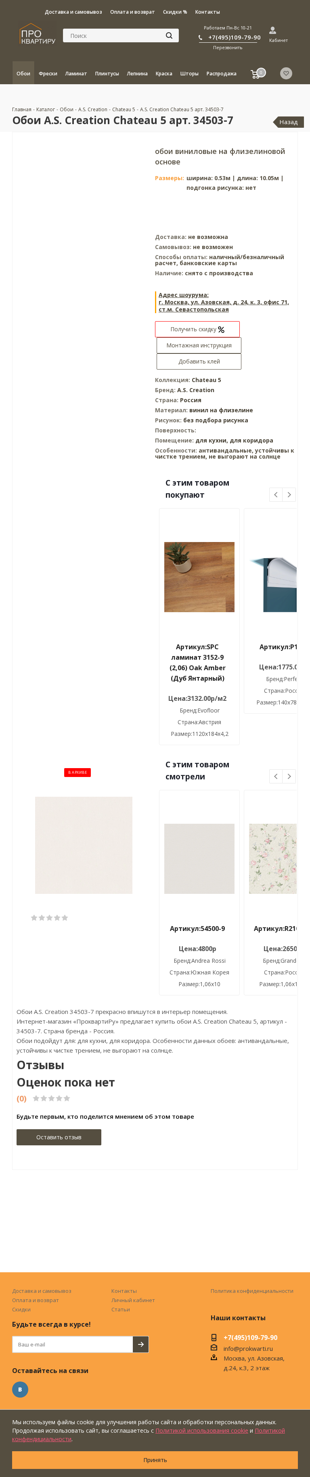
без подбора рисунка (215, 420)
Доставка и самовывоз (41, 1290)
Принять (155, 1460)
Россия (190, 400)
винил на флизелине (221, 410)
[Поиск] (169, 35)
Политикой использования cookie (201, 1430)
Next (289, 495)
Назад (288, 122)
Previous (276, 495)
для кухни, (211, 440)
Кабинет (278, 40)
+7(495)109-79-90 (234, 37)
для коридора (251, 440)
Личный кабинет (133, 1300)
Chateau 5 (206, 380)
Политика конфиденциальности (252, 1290)
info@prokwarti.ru (248, 1348)
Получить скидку (194, 329)
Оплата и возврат (35, 1300)
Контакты (124, 1290)
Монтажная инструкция (199, 345)
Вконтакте (20, 1389)
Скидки (21, 1309)
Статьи (120, 1309)
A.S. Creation (195, 390)
